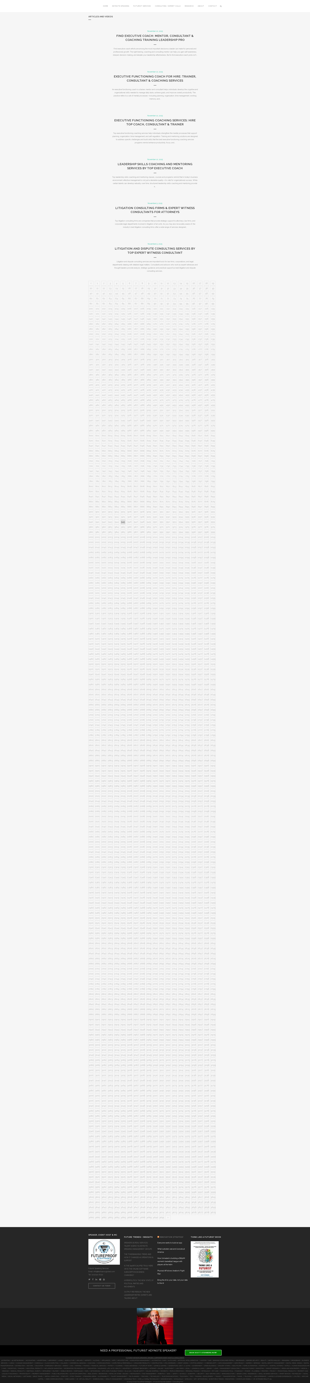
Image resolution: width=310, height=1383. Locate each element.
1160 (91, 577)
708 (142, 461)
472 (168, 400)
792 (168, 481)
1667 (136, 704)
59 (213, 293)
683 (110, 456)
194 (181, 329)
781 (97, 481)
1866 (129, 755)
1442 (103, 649)
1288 (142, 608)
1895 (187, 760)
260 (91, 349)
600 (91, 435)
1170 (155, 577)
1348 (142, 623)
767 (136, 476)
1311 (161, 613)
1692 (168, 709)
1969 (148, 781)
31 (161, 288)
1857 (200, 750)
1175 (187, 577)
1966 (129, 781)
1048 (142, 547)
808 (142, 486)
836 (194, 491)
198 (206, 329)
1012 (168, 537)
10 (155, 283)
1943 (110, 775)
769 (149, 476)
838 (206, 491)
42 (104, 293)
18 (206, 283)
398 (206, 379)
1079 (213, 552)
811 (161, 486)
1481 (97, 659)
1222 (104, 593)
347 (136, 369)
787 (136, 481)
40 (91, 293)
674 (181, 451)
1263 (110, 603)
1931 (161, 770)
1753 (174, 725)
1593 (174, 684)
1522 (104, 669)
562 (104, 425)
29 (148, 288)
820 (91, 491)
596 (194, 430)
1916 (193, 765)
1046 (129, 547)
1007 (136, 537)
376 (194, 374)
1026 (129, 542)
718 (206, 461)
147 (136, 319)
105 (123, 308)
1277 (200, 603)
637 (200, 440)
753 (174, 471)
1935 (187, 770)
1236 (193, 593)
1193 (174, 583)
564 (117, 425)
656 (194, 445)
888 (142, 506)
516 (193, 410)
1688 (142, 709)
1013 (174, 537)
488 (142, 405)
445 (123, 395)
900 (91, 511)
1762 (103, 730)
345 (123, 369)
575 (187, 425)
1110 (155, 562)
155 (187, 319)
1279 (213, 603)
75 (187, 298)
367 (136, 374)
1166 (129, 577)
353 (174, 369)
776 (194, 476)
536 (194, 415)
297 (200, 354)
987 (136, 532)
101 (97, 308)
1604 (116, 689)
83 (110, 303)
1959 (213, 775)
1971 (161, 781)
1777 (200, 730)
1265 (123, 603)
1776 (193, 730)
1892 (168, 760)
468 (142, 400)
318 (206, 359)
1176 (193, 577)
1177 (200, 577)
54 (181, 293)
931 (161, 517)
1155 (187, 572)
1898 (206, 760)
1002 (103, 537)
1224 (116, 593)
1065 (123, 552)
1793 (174, 735)
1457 (200, 649)
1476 (193, 654)
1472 (168, 654)
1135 (187, 567)
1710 (155, 715)
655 (187, 445)
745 (123, 471)
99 (213, 303)
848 (142, 496)
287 (136, 354)
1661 (97, 704)
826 (129, 491)
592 (168, 430)
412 (168, 385)
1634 (180, 694)
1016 (193, 537)
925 (123, 517)
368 (142, 374)
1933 (174, 770)
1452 (168, 649)
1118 (206, 562)
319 (213, 359)
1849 (148, 750)
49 (148, 293)
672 (168, 451)
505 (123, 410)
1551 (161, 674)
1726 (129, 720)
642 (104, 445)
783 (110, 481)
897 (200, 506)
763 (110, 476)
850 (155, 496)
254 (181, 344)
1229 (149, 593)
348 (142, 369)
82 (104, 303)
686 (130, 456)
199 (213, 329)
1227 (136, 593)
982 (104, 532)
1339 (213, 618)
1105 (123, 562)
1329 (148, 618)
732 (168, 466)
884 (117, 506)
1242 (104, 598)
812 (168, 486)
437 (200, 390)
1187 (136, 583)
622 (104, 440)
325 (123, 364)
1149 (148, 572)
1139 (213, 567)
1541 (97, 674)
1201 (97, 588)
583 (110, 430)
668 (142, 451)
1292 (168, 608)
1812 (168, 740)
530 (155, 415)
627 (136, 440)
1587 (136, 684)
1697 (200, 709)
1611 (161, 689)
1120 (91, 567)
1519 (213, 664)
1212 (168, 588)
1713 (174, 715)
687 (136, 456)
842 (104, 496)
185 (123, 329)
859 (213, 496)
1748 (142, 725)
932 (168, 517)
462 (104, 400)
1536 (193, 669)
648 (142, 445)
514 (181, 410)
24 (116, 288)
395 (187, 379)
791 (161, 481)
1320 (91, 618)
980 (91, 532)
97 (200, 303)
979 (213, 527)
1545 (123, 674)
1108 (142, 562)
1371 (161, 628)
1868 (142, 755)
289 (149, 354)
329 (149, 364)
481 (97, 405)
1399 (213, 633)
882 (104, 506)
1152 (168, 572)
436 (194, 390)
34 (181, 288)
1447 (136, 649)
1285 (123, 608)
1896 (193, 760)
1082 (103, 557)
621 (97, 440)
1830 (155, 745)
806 (130, 486)
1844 (116, 750)
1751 (161, 725)
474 (181, 400)
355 (187, 369)
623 (110, 440)
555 (187, 420)
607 (136, 435)
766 (129, 476)
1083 (110, 557)
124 (116, 313)
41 (97, 293)
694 (181, 456)
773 (174, 476)
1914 (180, 765)
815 (187, 486)
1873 (174, 755)
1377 (200, 628)
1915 (187, 765)
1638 (206, 694)
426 (129, 390)
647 (136, 445)
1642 (103, 699)
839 (213, 491)
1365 (123, 628)
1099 (213, 557)
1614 (180, 689)
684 (117, 456)
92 (168, 303)
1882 (103, 760)
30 (155, 288)
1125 (123, 567)
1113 (174, 562)
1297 (200, 608)
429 (149, 390)
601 (97, 435)
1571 (161, 679)
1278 (206, 603)
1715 (187, 715)
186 (129, 329)
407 (136, 385)
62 (104, 298)
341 (97, 369)
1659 (213, 699)
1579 (213, 679)
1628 (142, 694)
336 (194, 364)
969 (149, 527)
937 (200, 517)
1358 (206, 623)
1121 (97, 567)
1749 (148, 725)
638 (206, 440)
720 (91, 466)
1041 (97, 547)
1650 (155, 699)
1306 (129, 613)
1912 (168, 765)
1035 (187, 542)
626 (129, 440)
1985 (123, 786)
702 (104, 461)
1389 (148, 633)
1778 (206, 730)
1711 (161, 715)
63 (110, 298)
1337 (200, 618)
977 (200, 527)
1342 (103, 623)
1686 (129, 709)
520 (91, 415)
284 (117, 354)
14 (181, 283)
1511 (161, 664)
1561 (97, 679)
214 (180, 334)
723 (110, 466)
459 (213, 395)
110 (155, 308)
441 (97, 395)
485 (123, 405)
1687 (136, 709)
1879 (213, 755)
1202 (104, 588)
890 (155, 506)
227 (136, 339)
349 (149, 369)
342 (104, 369)
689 (149, 456)
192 (168, 329)
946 (130, 522)
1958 (206, 775)
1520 (91, 669)
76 (193, 298)
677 (200, 451)
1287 (136, 608)
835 (187, 491)
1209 (148, 588)
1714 (181, 715)
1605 (123, 689)
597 (200, 430)
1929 (148, 770)
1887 (136, 760)
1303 (110, 613)
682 (104, 456)
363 (110, 374)
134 (181, 313)
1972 (168, 781)
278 (206, 349)
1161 (97, 577)
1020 (91, 542)
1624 (116, 694)
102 (103, 308)
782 (104, 481)
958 (206, 522)
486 (130, 405)
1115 (187, 562)
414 (181, 385)
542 (104, 420)
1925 (123, 770)
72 (168, 298)
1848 (142, 750)
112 (168, 308)
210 (155, 334)
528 (142, 415)
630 (155, 440)
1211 (162, 588)
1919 (213, 765)
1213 (174, 588)
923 (110, 517)
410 (155, 385)
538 (206, 415)
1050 (155, 547)
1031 (161, 542)
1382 (103, 633)
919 (213, 511)
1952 (168, 775)
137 (200, 313)
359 (213, 369)
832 (168, 491)
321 (97, 364)
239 (213, 339)
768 (142, 476)
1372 (168, 628)
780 (91, 481)
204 (117, 334)
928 (142, 517)
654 (181, 445)
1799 (213, 735)
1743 (110, 725)
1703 (110, 715)
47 (136, 293)
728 (142, 466)
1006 (129, 537)
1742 (104, 725)
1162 (104, 577)
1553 (174, 674)
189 (149, 329)
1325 (123, 618)
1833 (174, 745)
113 (174, 308)
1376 (193, 628)
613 (174, 435)
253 (174, 344)
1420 (91, 643)
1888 (142, 760)
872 (168, 501)
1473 (174, 654)
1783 (110, 735)
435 (187, 390)
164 (116, 324)
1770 (155, 730)
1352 (168, 623)
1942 (103, 775)
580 (91, 430)
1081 (97, 557)
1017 (200, 537)
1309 (148, 613)
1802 (103, 740)
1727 (136, 720)
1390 (155, 633)
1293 (174, 608)
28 (142, 288)
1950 (155, 775)
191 (161, 329)
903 (110, 511)
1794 (180, 735)
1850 (155, 750)
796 (194, 481)
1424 (116, 643)
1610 (155, 689)
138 (206, 313)
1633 (174, 694)
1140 (91, 572)
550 (155, 420)
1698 (206, 709)
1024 (116, 542)
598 (206, 430)
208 (142, 334)
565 (123, 425)
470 (155, 400)
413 (174, 385)
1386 (129, 633)
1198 (206, 583)
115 (187, 308)
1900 (91, 765)
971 (161, 527)
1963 (110, 781)
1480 (91, 659)
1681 (97, 709)
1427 (136, 643)
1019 (213, 537)
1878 (206, 755)
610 (155, 435)
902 (104, 511)
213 (174, 334)
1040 (91, 547)
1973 (174, 781)
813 (174, 486)
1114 (181, 562)
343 (110, 369)
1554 (180, 674)
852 (168, 496)
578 (206, 425)
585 (123, 430)
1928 (142, 770)
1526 (129, 669)
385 (123, 379)
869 (149, 501)
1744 (116, 725)
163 (110, 324)
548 (142, 420)
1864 (116, 755)
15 (187, 283)
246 (129, 344)
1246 (129, 598)
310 (155, 359)
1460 (91, 654)
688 (142, 456)
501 (97, 410)
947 (136, 522)
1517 (200, 664)
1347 (136, 623)
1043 (110, 547)
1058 (206, 547)
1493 (174, 659)
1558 (206, 674)
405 (123, 385)
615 (187, 435)
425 (123, 390)
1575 (187, 679)
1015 (187, 537)
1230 (155, 593)
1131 (161, 567)
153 (174, 319)
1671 (161, 704)
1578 (206, 679)
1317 (200, 613)
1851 (161, 750)
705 (123, 461)
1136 (193, 567)
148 (142, 319)
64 (116, 298)
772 (168, 476)
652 (168, 445)
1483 (110, 659)
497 (200, 405)
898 (207, 506)
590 (155, 430)
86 (129, 303)
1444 (116, 649)
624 (117, 440)
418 (206, 385)
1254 (180, 598)
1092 (168, 557)
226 (129, 339)
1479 (213, 654)
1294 (180, 608)
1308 (142, 613)
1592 (168, 684)
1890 (155, 760)
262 (104, 349)
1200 (91, 588)
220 (91, 339)
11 (162, 283)
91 (161, 303)
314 (181, 359)
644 (117, 445)
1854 (180, 750)
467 (136, 400)
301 (97, 359)
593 (174, 430)
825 (123, 491)
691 (161, 456)
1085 (123, 557)
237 (200, 339)
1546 (129, 674)
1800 (91, 740)
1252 (168, 598)
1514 (181, 664)
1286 (129, 608)
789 (149, 481)
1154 (181, 572)
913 (174, 511)
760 (91, 476)
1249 (148, 598)
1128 (142, 567)
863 (110, 501)
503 (110, 410)
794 (181, 481)
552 (168, 420)
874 (181, 501)
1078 (206, 552)
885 (123, 506)
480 (91, 405)
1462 (103, 654)
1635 (187, 694)
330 (155, 364)
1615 (187, 689)
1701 (97, 715)
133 (174, 313)
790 (155, 481)
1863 (110, 755)
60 (91, 298)
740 (91, 471)
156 (193, 319)
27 (136, 288)
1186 (129, 583)
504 (117, 410)
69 (148, 298)
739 (213, 466)
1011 (161, 537)
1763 (110, 730)
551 (161, 420)
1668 (142, 704)
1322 (104, 618)
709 (149, 461)
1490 (155, 659)
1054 (180, 547)
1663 (110, 704)
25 (123, 288)
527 (136, 415)
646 (130, 445)
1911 (161, 765)
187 (136, 329)
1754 (180, 725)
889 (149, 506)
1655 (187, 699)
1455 (187, 649)
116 (193, 308)
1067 (136, 552)
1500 (91, 664)
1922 (104, 770)
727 (136, 466)
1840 (91, 750)
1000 (91, 537)
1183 (110, 583)
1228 (142, 593)
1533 (174, 669)
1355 (187, 623)
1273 (174, 603)
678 (206, 451)
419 (213, 385)
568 (142, 425)
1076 (193, 552)
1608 (142, 689)
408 (142, 385)
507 (136, 410)
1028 (142, 542)
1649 (148, 699)
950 (155, 522)
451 (161, 395)
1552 (168, 674)
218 (206, 334)
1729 (148, 720)
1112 (168, 562)
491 (161, 405)
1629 (148, 694)
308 (142, 359)
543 (110, 420)
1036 (193, 542)
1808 (142, 740)
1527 (136, 669)
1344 (116, 623)
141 (97, 319)
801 (97, 486)
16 (194, 283)
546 (129, 420)
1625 (123, 694)
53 (174, 293)
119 (213, 308)
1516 (193, 664)
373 (174, 374)
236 (193, 339)
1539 (213, 669)
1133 (174, 567)
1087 (136, 557)
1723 (110, 720)
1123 (110, 567)
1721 (97, 720)
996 (194, 532)
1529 (148, 669)
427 (136, 390)
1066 (129, 552)
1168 (142, 577)
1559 (213, 674)
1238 (206, 593)
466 (130, 400)
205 (123, 334)
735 (187, 466)
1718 (206, 715)
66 (129, 298)
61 (97, 298)
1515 (187, 664)
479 (213, 400)
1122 (104, 567)
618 (206, 435)
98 (206, 303)
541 (97, 420)
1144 (116, 572)
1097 (200, 557)
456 (194, 395)
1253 (174, 598)
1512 (168, 664)
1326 (129, 618)
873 (174, 501)
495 (187, 405)
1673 (174, 704)
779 (213, 476)
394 (181, 379)
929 (149, 517)
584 (117, 430)
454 (181, 395)
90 (155, 303)
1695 (187, 709)
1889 (148, 760)
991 (161, 532)
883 (110, 506)
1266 (129, 603)
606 (130, 435)
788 (142, 481)
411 (161, 385)
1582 (103, 684)
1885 (123, 760)
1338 (206, 618)
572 (168, 425)
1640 (91, 699)
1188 (142, 583)
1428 (142, 643)
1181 (97, 583)
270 (155, 349)
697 (200, 456)
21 (97, 288)
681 (97, 456)
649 (149, 445)
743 (110, 471)
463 (110, 400)
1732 (168, 720)
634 (181, 440)
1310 (155, 613)
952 (168, 522)
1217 (200, 588)
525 (123, 415)
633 (174, 440)
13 (174, 283)
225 (123, 339)
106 (129, 308)
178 (206, 324)
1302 (103, 613)
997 (200, 532)
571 (161, 425)
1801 (97, 740)
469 (149, 400)
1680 (91, 709)
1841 (97, 750)
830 (155, 491)
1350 (155, 623)
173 (174, 324)
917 (200, 511)
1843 (110, 750)
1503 (110, 664)
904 (117, 511)
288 (142, 354)
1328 (142, 618)
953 (174, 522)
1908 (142, 765)
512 (168, 410)
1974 (180, 781)
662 (104, 451)
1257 (200, 598)
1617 (200, 689)
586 (129, 430)
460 (91, 400)
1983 (110, 786)
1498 (206, 659)
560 (91, 425)
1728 (142, 720)
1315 (187, 613)
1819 (213, 740)
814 (181, 486)
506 (129, 410)
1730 (155, 720)
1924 (116, 770)
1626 (129, 694)
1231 (161, 593)
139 (213, 313)
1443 (110, 649)
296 (194, 354)
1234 (180, 593)
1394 (180, 633)
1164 (116, 577)
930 (155, 517)
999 (213, 532)
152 (168, 319)
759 (213, 471)
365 (123, 374)
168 (142, 324)
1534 (180, 669)
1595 (187, 684)
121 (97, 313)
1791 (161, 735)
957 (200, 522)
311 (161, 359)
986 (130, 532)
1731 (161, 720)
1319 (213, 613)
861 (97, 501)
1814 (180, 740)
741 (97, 471)
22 (104, 288)
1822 (104, 745)
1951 (161, 775)
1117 (200, 562)
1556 (193, 674)
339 (213, 364)
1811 (161, 740)
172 (168, 324)
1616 (193, 689)
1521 (97, 669)
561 (97, 425)
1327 (136, 618)
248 (142, 344)
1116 (194, 562)
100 (91, 308)
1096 (193, 557)
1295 (187, 608)
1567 (136, 679)
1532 (168, 669)
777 (200, 476)
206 (129, 334)
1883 (110, 760)
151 (161, 319)
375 (187, 374)
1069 (148, 552)
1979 (213, 781)
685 (123, 456)
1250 (155, 598)
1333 (174, 618)
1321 (97, 618)
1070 (155, 552)
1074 (180, 552)
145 (123, 319)
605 (123, 435)
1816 (193, 740)
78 (206, 298)
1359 (213, 623)
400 (91, 385)
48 (142, 293)
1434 (180, 643)
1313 (174, 613)
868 (142, 501)
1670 (155, 704)
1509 (148, 664)
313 (174, 359)
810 (155, 486)
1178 (206, 577)
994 (181, 532)
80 (91, 303)
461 (97, 400)
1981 (97, 786)
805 (123, 486)
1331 (161, 618)
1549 (148, 674)
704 (117, 461)
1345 (123, 623)
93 (174, 303)
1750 (155, 725)
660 (91, 451)
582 (104, 430)
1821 (97, 745)
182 (103, 329)
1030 (155, 542)
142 (103, 319)
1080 (91, 557)
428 (142, 390)
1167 (136, 577)
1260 (91, 603)
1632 (168, 694)
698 (207, 456)
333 (174, 364)
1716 (193, 715)
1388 (142, 633)
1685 (123, 709)
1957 (200, 775)
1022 (104, 542)
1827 (136, 745)
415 (187, 385)
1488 (142, 659)
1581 (97, 684)
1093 (174, 557)
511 (161, 410)
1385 (123, 633)
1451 (161, 649)
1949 (148, 775)
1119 (213, 562)
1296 (193, 608)
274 (181, 349)
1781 (97, 735)
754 (181, 471)
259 (213, 344)
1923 (110, 770)
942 (104, 522)
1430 (155, 643)
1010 (155, 537)
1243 (110, 598)
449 (149, 395)
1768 (142, 730)
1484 (116, 659)
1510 (155, 664)
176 (193, 324)
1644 (116, 699)
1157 (200, 572)
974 (181, 527)
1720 (91, 720)
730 (155, 466)
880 (91, 506)
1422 (104, 643)
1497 (200, 659)
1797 (200, 735)
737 (200, 466)
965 (123, 527)
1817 (200, 740)
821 (97, 491)
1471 (161, 654)
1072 (168, 552)
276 (193, 349)
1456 (193, 649)
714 (181, 461)
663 (110, 451)
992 (168, 532)
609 (149, 435)
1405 (123, 638)
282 (104, 354)
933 (174, 517)
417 (200, 385)
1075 (187, 552)
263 (110, 349)
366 (129, 374)
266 (129, 349)
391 (161, 379)
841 (97, 496)
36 (193, 288)
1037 (200, 542)
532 (168, 415)
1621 (97, 694)
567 (136, 425)
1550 (155, 674)
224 (116, 339)
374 (181, 374)
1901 (97, 765)
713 (174, 461)
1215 (187, 588)
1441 (97, 649)
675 (187, 451)
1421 (97, 643)
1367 (136, 628)
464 (117, 400)
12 (168, 283)
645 (123, 445)
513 (174, 410)
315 (187, 359)
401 (97, 385)
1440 (91, 649)
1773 (174, 730)
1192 (168, 583)
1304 (116, 613)
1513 (174, 664)
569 (149, 425)
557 (200, 420)
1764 (116, 730)
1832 (168, 745)
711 (161, 461)
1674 (180, 704)
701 (97, 461)
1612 (168, 689)
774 (181, 476)
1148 (142, 572)
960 (91, 527)
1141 (97, 572)
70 (155, 298)
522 (103, 415)
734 (181, 466)
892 (168, 506)
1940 (91, 775)
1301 (97, 613)
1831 (161, 745)
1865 (123, 755)
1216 (193, 588)
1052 (168, 547)
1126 (129, 567)
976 (194, 527)
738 (206, 466)
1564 (116, 679)
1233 (174, 593)
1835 (187, 745)
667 (136, 451)
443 (110, 395)
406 (130, 385)
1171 (161, 577)
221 (97, 339)
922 (104, 517)
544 (117, 420)
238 (206, 339)
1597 (200, 684)
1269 (148, 603)
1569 (148, 679)
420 (91, 390)
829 (149, 491)
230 (155, 339)
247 (136, 344)
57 (200, 293)
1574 (180, 679)
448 (142, 395)
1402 (103, 638)
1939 (213, 770)
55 (187, 293)
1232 (168, 593)
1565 (123, 679)
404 (117, 385)
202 (104, 334)
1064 (116, 552)
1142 (104, 572)
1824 (116, 745)
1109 (148, 562)
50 (155, 293)
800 (91, 486)
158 (206, 319)
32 (168, 288)
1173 (174, 577)
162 (103, 324)
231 (161, 339)
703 (110, 461)
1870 (155, 755)
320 (91, 364)
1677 (200, 704)
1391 (161, 633)
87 (136, 303)
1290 (155, 608)
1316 (193, 613)
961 (97, 527)
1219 (213, 588)
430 (155, 390)
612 (168, 435)
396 (194, 379)
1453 (174, 649)
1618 (206, 689)
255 (187, 344)
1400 (91, 638)
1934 (180, 770)
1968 (142, 781)
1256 (193, 598)
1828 (142, 745)
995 (187, 532)
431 (161, 390)
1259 (213, 598)
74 (181, 298)
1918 (206, 765)
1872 (168, 755)
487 (136, 405)
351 (161, 369)
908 (142, 511)
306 (129, 359)
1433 (174, 643)
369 (149, 374)
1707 (136, 715)
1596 (193, 684)
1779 (213, 730)
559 (213, 420)
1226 (129, 593)
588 (142, 430)
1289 (148, 608)
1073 (174, 552)
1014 (180, 537)
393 (174, 379)
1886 (129, 760)
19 (213, 283)
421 (97, 390)
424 (117, 390)
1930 (155, 770)
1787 (136, 735)
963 (110, 527)
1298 (206, 608)
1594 (180, 684)
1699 (213, 709)
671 (161, 451)
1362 (103, 628)
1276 (193, 603)
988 (142, 532)
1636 (193, 694)
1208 (142, 588)
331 (161, 364)
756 (194, 471)
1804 (116, 740)
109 (149, 308)
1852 (168, 750)
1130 (155, 567)
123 (110, 313)
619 (213, 435)
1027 (136, 542)
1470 (155, 654)
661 (97, 451)
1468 (142, 654)
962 (104, 527)
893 (174, 506)
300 (91, 359)
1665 (123, 704)
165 (123, 324)
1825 (123, 745)
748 (142, 471)
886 (130, 506)
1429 (148, 643)
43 (110, 293)
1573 (174, 679)
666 (130, 451)
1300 (91, 613)
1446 (129, 649)
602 (104, 435)
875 (187, 501)
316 (193, 359)
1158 (206, 572)
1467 (136, 654)
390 (155, 379)
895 (187, 506)
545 (123, 420)
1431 (161, 643)
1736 (193, 720)
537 (200, 415)
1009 (148, 537)
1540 (91, 674)
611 (161, 435)
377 (200, 374)
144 (116, 319)
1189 (148, 583)
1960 (91, 781)
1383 (110, 633)
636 (194, 440)
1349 (148, 623)
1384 (116, 633)
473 (174, 400)
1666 (129, 704)
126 (129, 313)
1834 (180, 745)
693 (174, 456)
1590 (155, 684)
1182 (104, 583)
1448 (142, 649)
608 (142, 435)
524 (116, 415)
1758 (206, 725)
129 (148, 313)
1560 (91, 679)
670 (155, 451)
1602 (103, 689)
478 (206, 400)
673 (174, 451)
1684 (116, 709)
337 (200, 364)
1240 (91, 598)
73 (174, 298)
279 (213, 349)
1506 (129, 664)
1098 (206, 557)
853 (174, 496)
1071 (161, 552)
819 (213, 486)
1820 (91, 745)
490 (155, 405)
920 (91, 517)
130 (155, 313)
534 (181, 415)
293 (174, 354)
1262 (104, 603)
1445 (123, 649)
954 (181, 522)
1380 (91, 633)
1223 (110, 593)
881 (97, 506)
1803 (110, 740)
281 (97, 354)
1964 (116, 781)
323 (110, 364)
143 (110, 319)
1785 (123, 735)
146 (129, 319)
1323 (110, 618)
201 (97, 334)
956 (194, 522)
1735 (187, 720)
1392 (168, 633)
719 (213, 461)
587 (136, 430)
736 (194, 466)
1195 (187, 583)
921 (97, 517)
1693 (174, 709)
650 (155, 445)
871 (161, 501)
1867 (136, 755)
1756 (193, 725)
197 (200, 329)
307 (136, 359)
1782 (103, 735)
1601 (97, 689)
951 (161, 522)
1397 (200, 633)
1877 (200, 755)
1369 (148, 628)
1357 (200, 623)
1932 (168, 770)
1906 (129, 765)
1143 (110, 572)
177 (200, 324)
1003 (110, 537)
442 (104, 395)
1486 (129, 659)
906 (130, 511)
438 (206, 390)
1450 (155, 649)
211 (161, 334)
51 (161, 293)
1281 (97, 608)
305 (123, 359)
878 (206, 501)
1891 (161, 760)
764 (117, 476)
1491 (161, 659)
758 (206, 471)
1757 (200, 725)
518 (206, 410)
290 (155, 354)
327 (136, 364)
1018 (206, 537)
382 (104, 379)
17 (200, 283)
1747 (136, 725)
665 (123, 451)
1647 (136, 699)
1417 (200, 638)
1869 (148, 755)
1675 (187, 704)
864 (117, 501)
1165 (123, 577)
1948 (142, 775)
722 (103, 466)
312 (168, 359)
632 (168, 440)
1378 (206, 628)
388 (142, 379)
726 (129, 466)
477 (200, 400)
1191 (161, 583)
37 (200, 288)
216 (193, 334)
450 (155, 395)
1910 (155, 765)
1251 (161, 598)
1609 (148, 689)
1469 (148, 654)
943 (110, 522)
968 (142, 527)
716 (193, 461)
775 (187, 476)
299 (213, 354)
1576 (193, 679)
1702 (103, 715)
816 (193, 486)
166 (129, 324)
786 (129, 481)
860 (91, 501)
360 (91, 374)
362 (104, 374)
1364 (116, 628)
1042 (103, 547)
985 (123, 532)
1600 (91, 689)
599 (213, 430)
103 (110, 308)
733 (174, 466)
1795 (187, 735)
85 (123, 303)
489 (149, 405)
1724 (116, 720)
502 (104, 410)
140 (91, 319)
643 (110, 445)
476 (194, 400)
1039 (213, 542)
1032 (168, 542)
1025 (123, 542)
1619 (213, 689)
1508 (142, 664)
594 (181, 430)
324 (116, 364)
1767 (136, 730)
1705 (123, 715)
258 (206, 344)
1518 (206, 664)
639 (213, 440)
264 (117, 349)
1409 (148, 638)
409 (149, 385)
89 (148, 303)
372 (168, 374)
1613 (174, 689)
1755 (187, 725)
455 (187, 395)
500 (91, 410)
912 (168, 511)
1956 (193, 775)
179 (213, 324)
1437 (200, 643)
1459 (213, 649)
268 (142, 349)
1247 (136, 598)
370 (155, 374)
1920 (91, 770)
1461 (97, 654)
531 (161, 415)
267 (136, 349)
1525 (123, 669)
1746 (129, 725)
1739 (213, 720)
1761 (97, 730)
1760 (91, 730)
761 (97, 476)
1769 (148, 730)
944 (117, 522)
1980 (91, 786)
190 (155, 329)
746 (129, 471)
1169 (148, 577)
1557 (200, 674)
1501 (97, 664)
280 (91, 354)
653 (174, 445)
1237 (200, 593)
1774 (180, 730)
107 (136, 308)
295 (187, 354)
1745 (123, 725)
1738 (206, 720)
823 (110, 491)
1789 (148, 735)
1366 (129, 628)
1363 (110, 628)
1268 (142, 603)
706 (129, 461)
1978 (206, 781)
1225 (123, 593)
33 (174, 288)
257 (200, 344)
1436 (193, 643)
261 (97, 349)
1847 (136, 750)
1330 (155, 618)
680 (91, 456)
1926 (129, 770)
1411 (161, 638)
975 (187, 527)
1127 (136, 567)
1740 (91, 725)
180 (91, 329)
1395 (187, 633)
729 (149, 466)
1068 (142, 552)
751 (161, 471)
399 (213, 379)
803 (110, 486)
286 (129, 354)
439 (213, 390)
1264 (116, 603)
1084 (116, 557)
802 (104, 486)
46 (129, 293)
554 (181, 420)
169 (149, 324)
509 (149, 410)
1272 (168, 603)
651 (161, 445)
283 (110, 354)
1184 (116, 583)
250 (155, 344)
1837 (200, 745)
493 (174, 405)
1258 (206, 598)
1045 (123, 547)
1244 (116, 598)
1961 (97, 781)
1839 (213, 745)
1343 (110, 623)
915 (187, 511)
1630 (155, 694)
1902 (103, 765)
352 (168, 369)
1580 (91, 684)
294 (181, 354)
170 (155, 324)
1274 (181, 603)
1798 (206, 735)
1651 (161, 699)
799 (213, 481)
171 (161, 324)
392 (168, 379)
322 (103, 364)
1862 (103, 755)
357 (200, 369)
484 (117, 405)
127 (136, 313)
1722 (104, 720)
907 (136, 511)
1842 (103, 750)
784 (117, 481)
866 (130, 501)
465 (123, 400)
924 (117, 517)
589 (149, 430)
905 (123, 511)
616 (193, 435)
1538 (206, 669)
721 (97, 466)
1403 (110, 638)
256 (193, 344)
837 (200, 491)
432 (168, 390)
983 (110, 532)
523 (110, 415)
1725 (123, 720)
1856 (193, 750)
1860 (91, 755)
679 (213, 451)
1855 (187, 750)
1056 (193, 547)
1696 (193, 709)
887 (136, 506)
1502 (103, 664)
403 (110, 385)
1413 (174, 638)
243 (110, 344)
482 (104, 405)
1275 (187, 603)
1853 (174, 750)
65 (123, 298)
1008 (142, 537)
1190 (155, 583)
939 (213, 517)
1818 (206, 740)
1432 (168, 643)
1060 (91, 552)
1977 (200, 781)
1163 (110, 577)
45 (123, 293)
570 (155, 425)
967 (136, 527)
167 (136, 324)
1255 (187, 598)
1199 (213, 583)
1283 (110, 608)
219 (213, 334)
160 (91, 324)
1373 (174, 628)
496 (194, 405)
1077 (200, 552)
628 (142, 440)
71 (161, 298)
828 (142, 491)
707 (136, 461)
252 (168, 344)
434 (181, 390)
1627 (136, 694)
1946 (129, 775)
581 (97, 430)
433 (174, 390)
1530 (155, 669)
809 (149, 486)
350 (155, 369)
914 (181, 511)
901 (97, 511)
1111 (161, 562)
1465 (123, 654)
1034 (180, 542)
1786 (129, 735)
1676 (193, 704)
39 (213, 288)
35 (187, 288)
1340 (91, 623)
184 (116, 329)
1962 (103, 781)
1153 (174, 572)
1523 (110, 669)
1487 (136, 659)
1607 (136, 689)
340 (91, 369)
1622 (104, 694)
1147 (136, 572)
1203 (110, 588)
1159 (213, 572)
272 (168, 349)
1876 (193, 755)
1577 (200, 679)
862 (104, 501)
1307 (136, 613)
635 (187, 440)
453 (174, 395)
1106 (129, 562)
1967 (136, 781)
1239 (213, 593)
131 (161, 313)
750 (155, 471)
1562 (103, 679)
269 (149, 349)
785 (123, 481)
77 (200, 298)
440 (91, 395)
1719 (213, 715)
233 (174, 339)
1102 (104, 562)
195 (187, 329)
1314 (181, 613)
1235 (187, 593)
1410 (155, 638)
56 (193, 293)
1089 (148, 557)
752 (168, 471)
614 (181, 435)
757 (200, 471)
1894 (180, 760)
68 (142, 298)
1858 (206, 750)
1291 (161, 608)
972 (168, 527)
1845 (123, 750)
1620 (91, 694)
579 (213, 425)
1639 (213, 694)
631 (161, 440)
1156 (193, 572)
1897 (200, 760)
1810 (155, 740)
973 (174, 527)
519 (213, 410)
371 (161, 374)
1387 (136, 633)
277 (200, 349)
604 (117, 435)
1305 (123, 613)
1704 (116, 715)
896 (194, 506)
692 (168, 456)
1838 (206, 745)
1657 (200, 699)
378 (206, 374)
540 (91, 420)
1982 (103, 786)
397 (200, 379)
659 (213, 445)
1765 (123, 730)
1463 (110, 654)
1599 (213, 684)
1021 (97, 542)
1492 (168, 659)
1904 (116, 765)
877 (200, 501)
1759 (213, 725)
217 (200, 334)
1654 (180, 699)
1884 (116, 760)
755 (187, 471)
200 (91, 334)
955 (187, 522)
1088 (142, 557)
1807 (136, 740)
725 (123, 466)
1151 (161, 572)
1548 (142, 674)
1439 (213, 643)
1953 (174, 775)
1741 (97, 725)
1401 (97, 638)
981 (97, 532)
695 (187, 456)
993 (174, 532)
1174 (181, 577)
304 (117, 359)
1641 (97, 699)
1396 (193, 633)
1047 (136, 547)
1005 (123, 537)
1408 (142, 638)
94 (180, 303)
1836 (193, 745)
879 (213, 501)
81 (97, 303)
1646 (129, 699)
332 (168, 364)
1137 (200, 567)
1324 (116, 618)
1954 (180, 775)
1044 (116, 547)
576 (194, 425)
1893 (174, 760)
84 (116, 303)
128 (142, 313)
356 (194, 369)
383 (110, 379)
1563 (110, 679)
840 (91, 496)
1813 (174, 740)
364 (117, 374)
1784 (116, 735)
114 (180, 308)
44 (116, 293)
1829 (148, 745)
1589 (148, 684)
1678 (206, 704)
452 (168, 395)
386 (129, 379)
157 (200, 319)
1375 (187, 628)
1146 (129, 572)
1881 (97, 760)
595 (187, 430)
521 (97, 415)
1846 (129, 750)
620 (91, 440)
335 (187, 364)
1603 (110, 689)
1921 (97, 770)
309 (149, 359)
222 (103, 339)
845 (123, 496)
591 (161, 430)
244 (117, 344)
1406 (129, 638)
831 (161, 491)
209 (149, 334)
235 (187, 339)
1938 (206, 770)
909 (149, 511)
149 (149, 319)
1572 (168, 679)
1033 (174, 542)
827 (136, 491)
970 (155, 527)
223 (110, 339)
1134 (181, 567)
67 (136, 298)
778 (206, 476)
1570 (155, 679)
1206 (129, 588)
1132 (168, 567)
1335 (187, 618)
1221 (97, 593)
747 (136, 471)
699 (213, 456)
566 (129, 425)
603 (110, 435)
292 (168, 354)
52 (168, 293)
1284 (116, 608)
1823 (110, 745)
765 (123, 476)
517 (200, 410)
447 (136, 395)
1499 (213, 659)
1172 (168, 577)
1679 (213, 704)
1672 (168, 704)
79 (213, 298)
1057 (200, 547)
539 (213, 415)
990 (155, 532)
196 (193, 329)
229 (149, 339)
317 (200, 359)
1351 (161, 623)
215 (187, 334)
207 (136, 334)
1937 (200, 770)
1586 (129, 684)
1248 (142, 598)
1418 (206, 638)
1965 (123, 781)
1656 (193, 699)
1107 (136, 562)
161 (97, 324)
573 (174, 425)
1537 (200, 669)
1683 (110, 709)
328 (142, 364)
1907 (136, 765)
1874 (180, 755)
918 (206, 511)
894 (181, 506)
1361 (97, 628)
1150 (155, 572)
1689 (148, 709)
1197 (200, 583)
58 (206, 293)
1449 (148, 649)
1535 (187, 669)
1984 (116, 786)
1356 (193, 623)
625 (123, 440)
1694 (180, 709)
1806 (129, 740)
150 (155, 319)
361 (97, 374)
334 (181, 364)
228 (142, 339)
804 (117, 486)
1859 (213, 750)
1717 (200, 715)
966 (130, 527)
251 (161, 344)
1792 (168, 735)
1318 (206, 613)
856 (194, 496)
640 (91, 445)
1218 (206, 588)
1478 (206, 654)
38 (206, 288)
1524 (116, 669)
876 (194, 501)
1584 (116, 684)
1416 (193, 638)
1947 (136, 775)
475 (187, 400)
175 (187, 324)
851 (161, 496)
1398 (206, 633)
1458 (206, 649)
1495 (187, 659)
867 (136, 501)
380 (91, 379)
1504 (116, 664)
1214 (181, 588)
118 (206, 308)
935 (187, 517)
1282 (104, 608)
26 (129, 288)
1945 (123, 775)
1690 (155, 709)
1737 (200, 720)
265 (123, 349)
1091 (161, 557)
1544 (116, 674)
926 (129, 517)
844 (117, 496)
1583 (110, 684)
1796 (193, 735)
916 (193, 511)
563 (110, 425)
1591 (161, 684)
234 (181, 339)
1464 (116, 654)
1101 (97, 562)
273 (174, 349)
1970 (155, 781)
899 (213, 506)
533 (174, 415)
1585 (123, 684)
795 (187, 481)
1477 (200, 654)
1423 (110, 643)
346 (129, 369)
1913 (174, 765)
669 (149, 451)
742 (104, 471)
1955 (187, 775)
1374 (180, 628)
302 (104, 359)
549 (149, 420)
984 (117, 532)
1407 (136, 638)
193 (174, 329)
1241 (97, 598)
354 (181, 369)
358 (206, 369)
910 (155, 511)
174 (180, 324)
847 (136, 496)
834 (181, 491)
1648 (142, 699)
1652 (168, 699)
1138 (206, 567)
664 (117, 451)
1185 (123, 583)
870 (155, 501)
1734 (180, 720)
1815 (187, 740)
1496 (193, 659)
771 (161, 476)
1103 (110, 562)
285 (123, 354)
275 (187, 349)
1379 (213, 628)
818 (206, 486)
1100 (91, 562)
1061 (97, 552)
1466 (129, 654)
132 (168, 313)
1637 (200, 694)
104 (116, 308)
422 (104, 390)
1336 (193, 618)
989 (149, 532)
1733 (174, 720)
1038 (206, 542)
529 (149, 415)
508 (142, 410)
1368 (142, 628)
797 (200, 481)
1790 (155, 735)
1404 (116, 638)
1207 (136, 588)
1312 (168, 613)
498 (207, 405)
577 (200, 425)
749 (149, 471)
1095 (187, 557)
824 (117, 491)
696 (194, 456)
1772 (168, 730)
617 (200, 435)
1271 (161, 603)
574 (181, 425)
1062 (103, 552)
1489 (148, 659)
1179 (213, 577)
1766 (129, 730)
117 (200, 308)
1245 (123, 598)
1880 (91, 760)
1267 (136, 603)
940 (91, 522)
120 (91, 313)
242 (104, 344)
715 (187, 461)
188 (142, 329)
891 (161, 506)
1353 (174, 623)
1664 (116, 704)
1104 (116, 562)
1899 (213, 760)
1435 (187, 643)
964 (117, 527)
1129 (149, 567)
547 (136, 420)
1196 (193, 583)
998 (207, 532)
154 (181, 319)
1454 (180, 649)
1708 (142, 715)
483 (110, 405)
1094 (180, 557)
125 (123, 313)
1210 (155, 588)
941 (97, 522)
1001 (97, 537)
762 (104, 476)
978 (206, 527)
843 (110, 496)
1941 (97, 775)
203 (110, 334)
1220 (91, 593)
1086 (129, 557)
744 (117, 471)
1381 (97, 633)
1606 (129, 689)
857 (200, 496)
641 (97, 445)
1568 (142, 679)
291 (161, 354)
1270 (155, 603)
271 (161, 349)
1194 (180, 583)
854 (181, 496)
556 (194, 420)
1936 (193, 770)
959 (213, 522)
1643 (110, 699)
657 (200, 445)
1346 (129, 623)
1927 (136, 770)
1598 (206, 684)
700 (91, 461)
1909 (148, 765)
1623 (110, 694)
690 (155, 456)
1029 (148, 542)
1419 (213, 638)
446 (130, 395)
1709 (148, 715)
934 (181, 517)
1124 (116, 567)
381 (97, 379)
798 (206, 481)
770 (155, 476)
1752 (168, 725)
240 (91, 344)
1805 (123, 740)
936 (194, 517)
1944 (116, 775)
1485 (123, 659)
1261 (97, 603)
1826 (129, 745)
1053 (174, 547)
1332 (168, 618)
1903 (110, 765)
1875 (187, 755)
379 (213, 374)
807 (136, 486)
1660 (91, 704)
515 (187, 410)
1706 (129, 715)
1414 (180, 638)
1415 (187, 638)
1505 (123, 664)
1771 (161, 730)
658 (206, 445)
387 (136, 379)
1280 (91, 608)
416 (193, 385)
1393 (174, 633)
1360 (91, 628)
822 (104, 491)
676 (194, 451)
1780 (91, 735)
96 (193, 303)
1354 (180, 623)
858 (206, 496)
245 (123, 344)
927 (136, 517)
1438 (206, 643)
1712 (168, 715)
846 (130, 496)
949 (149, 522)
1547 (136, 674)
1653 (174, 699)
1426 (129, 643)
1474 (180, 654)
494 (181, 405)
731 (161, 466)
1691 (161, 709)
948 (142, 522)
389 (149, 379)
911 (161, 511)
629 (149, 440)
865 (123, 501)
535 (187, 415)
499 (213, 405)
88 (142, 303)
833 (174, 491)
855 (187, 496)
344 (117, 369)
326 (129, 364)
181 (97, 329)
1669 (148, 704)
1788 (142, 735)
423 (110, 390)
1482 (103, 659)
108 (142, 308)
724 (116, 466)
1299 (213, 608)
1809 (148, 740)
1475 (187, 654)
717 (200, 461)
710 (155, 461)
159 (213, 319)
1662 (103, 704)
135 (187, 313)
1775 (187, 730)
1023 (110, 542)
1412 (168, 638)
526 (129, 415)
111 (161, 308)
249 (149, 344)
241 (97, 344)
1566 (129, 679)
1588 (142, 684)
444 (117, 395)
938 (206, 517)
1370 (155, 628)
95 (187, 303)
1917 (200, 765)
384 (117, 379)
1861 (97, 755)
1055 (187, 547)
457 (200, 395)
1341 (97, 623)
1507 (136, 664)
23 (110, 288)
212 (168, 334)
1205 (123, 588)
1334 (180, 618)
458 (206, 395)
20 (91, 288)
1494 (180, 659)
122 (103, 313)
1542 (103, 674)
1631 (161, 694)
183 (110, 329)
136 (193, 313)
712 (168, 461)
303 (110, 359)
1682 (103, 709)
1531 (161, 669)
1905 (123, 765)
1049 (148, 547)
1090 (155, 557)
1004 (116, 537)
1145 (123, 572)
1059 (213, 547)
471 (161, 400)
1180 (91, 583)
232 (168, 339)
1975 (187, 781)
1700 (91, 715)
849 (149, 496)
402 (104, 385)
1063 (110, 552)
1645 (123, 699)
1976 (193, 781)
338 (206, 364)
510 (155, 410)
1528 (142, 669)
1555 (187, 674)
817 (200, 486)
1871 (161, 755)
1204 (116, 588)
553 (174, 420)
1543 (110, 674)
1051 (161, 547)
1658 (206, 699)
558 (206, 420)
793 (174, 481)
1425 (123, 643)
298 (206, 354)
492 (168, 405)
